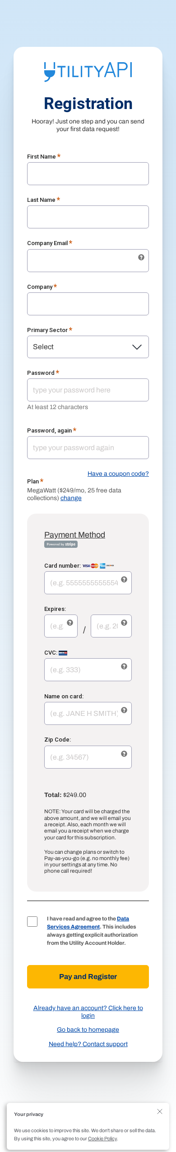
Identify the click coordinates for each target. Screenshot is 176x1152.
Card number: (63, 565)
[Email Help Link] (141, 257)
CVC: (51, 652)
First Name (44, 156)
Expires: (55, 609)
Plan (35, 481)
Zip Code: (57, 739)
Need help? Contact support (88, 1044)
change (71, 498)
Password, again (52, 430)
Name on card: (63, 696)
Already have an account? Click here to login (88, 1012)
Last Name (43, 199)
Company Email (50, 243)
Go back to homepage (88, 1029)
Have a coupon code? (118, 473)
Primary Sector (50, 330)
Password (43, 372)
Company (42, 286)
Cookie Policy (102, 1138)
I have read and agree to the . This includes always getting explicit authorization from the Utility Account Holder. (92, 930)
